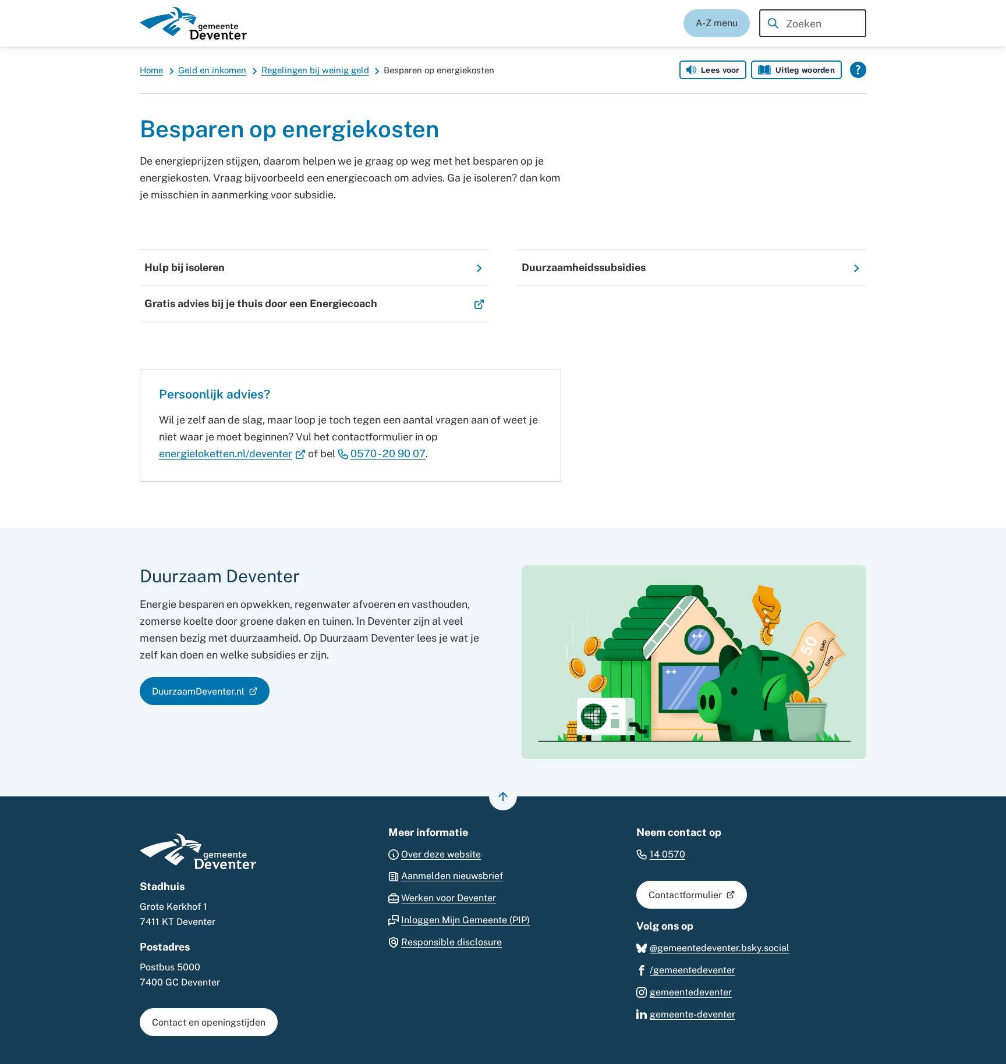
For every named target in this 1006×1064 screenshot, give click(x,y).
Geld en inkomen (212, 70)
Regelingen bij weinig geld (315, 70)
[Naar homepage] (193, 23)
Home (151, 70)
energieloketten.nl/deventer (232, 453)
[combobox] (812, 23)
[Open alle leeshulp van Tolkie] (858, 70)
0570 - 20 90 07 (388, 453)
